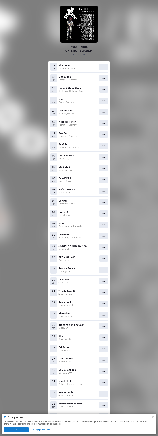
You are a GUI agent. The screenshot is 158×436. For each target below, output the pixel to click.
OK (16, 430)
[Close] (153, 416)
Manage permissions (41, 430)
